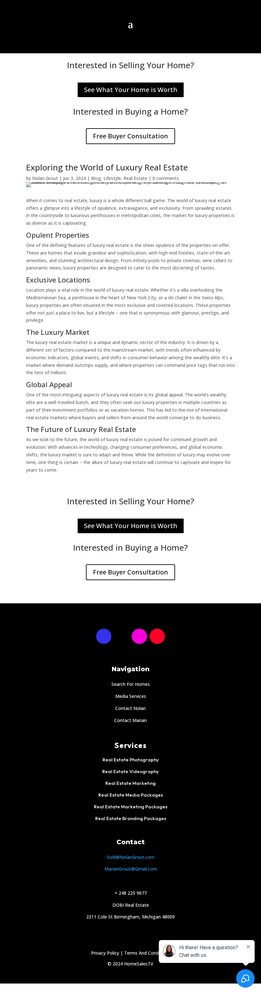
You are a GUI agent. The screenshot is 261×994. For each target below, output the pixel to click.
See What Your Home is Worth (130, 89)
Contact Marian (130, 720)
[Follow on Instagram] (139, 636)
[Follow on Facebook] (103, 636)
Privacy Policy (105, 953)
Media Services (130, 696)
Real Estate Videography (130, 771)
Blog (96, 178)
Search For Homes (130, 684)
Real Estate (135, 178)
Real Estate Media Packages (130, 795)
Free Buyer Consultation (130, 136)
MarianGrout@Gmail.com (130, 869)
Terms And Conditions (147, 953)
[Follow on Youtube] (157, 636)
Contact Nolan (130, 708)
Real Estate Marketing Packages (130, 807)
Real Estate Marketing (130, 783)
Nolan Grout (45, 178)
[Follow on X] (121, 636)
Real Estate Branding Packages (130, 818)
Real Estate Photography (130, 760)
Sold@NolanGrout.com (130, 857)
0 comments (165, 178)
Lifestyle (112, 178)
